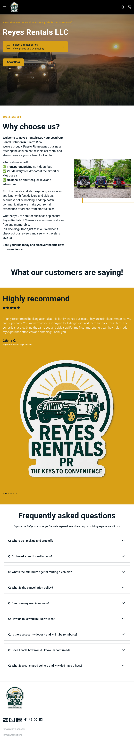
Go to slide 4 (11, 493)
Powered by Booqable (14, 729)
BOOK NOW (13, 62)
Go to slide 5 (13, 493)
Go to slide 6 (16, 493)
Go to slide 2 (6, 493)
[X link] (35, 720)
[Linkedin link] (40, 720)
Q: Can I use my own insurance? (29, 603)
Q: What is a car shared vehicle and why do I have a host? (45, 665)
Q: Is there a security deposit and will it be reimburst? (42, 634)
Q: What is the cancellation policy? (30, 587)
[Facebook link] (25, 720)
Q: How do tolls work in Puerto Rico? (31, 619)
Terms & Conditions (12, 735)
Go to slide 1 (3, 493)
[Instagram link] (30, 720)
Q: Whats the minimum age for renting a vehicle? (40, 572)
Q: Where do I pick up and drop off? (30, 540)
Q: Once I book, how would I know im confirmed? (39, 650)
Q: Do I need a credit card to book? (30, 556)
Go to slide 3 (8, 493)
